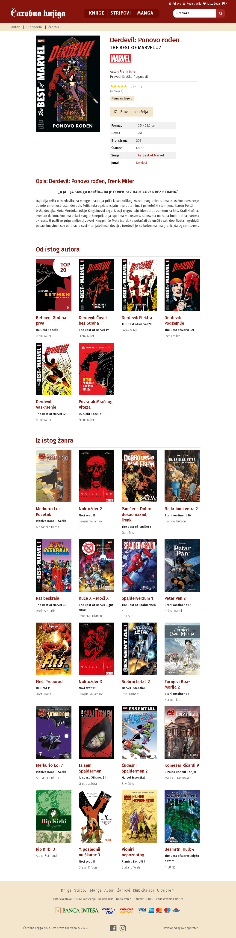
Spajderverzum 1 (137, 598)
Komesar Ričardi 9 (182, 765)
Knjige (96, 13)
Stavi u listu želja (133, 112)
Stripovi (121, 13)
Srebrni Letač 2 (136, 681)
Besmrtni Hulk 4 (180, 849)
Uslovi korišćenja (85, 899)
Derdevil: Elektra (137, 317)
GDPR (149, 899)
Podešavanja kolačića (169, 899)
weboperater (189, 928)
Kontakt (139, 899)
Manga (145, 13)
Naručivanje (123, 899)
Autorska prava (62, 899)
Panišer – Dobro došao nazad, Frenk (136, 514)
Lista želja (213, 3)
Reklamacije (105, 899)
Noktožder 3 (90, 681)
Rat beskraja (47, 598)
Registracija (193, 3)
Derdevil (142, 163)
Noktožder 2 (90, 508)
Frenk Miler (128, 72)
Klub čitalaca (143, 890)
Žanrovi (53, 27)
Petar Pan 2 (175, 598)
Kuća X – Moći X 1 (95, 598)
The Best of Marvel (150, 155)
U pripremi (34, 27)
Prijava (176, 3)
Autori (15, 27)
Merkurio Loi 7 (49, 765)
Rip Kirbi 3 (45, 849)
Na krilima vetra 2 (181, 508)
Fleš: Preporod (49, 681)
